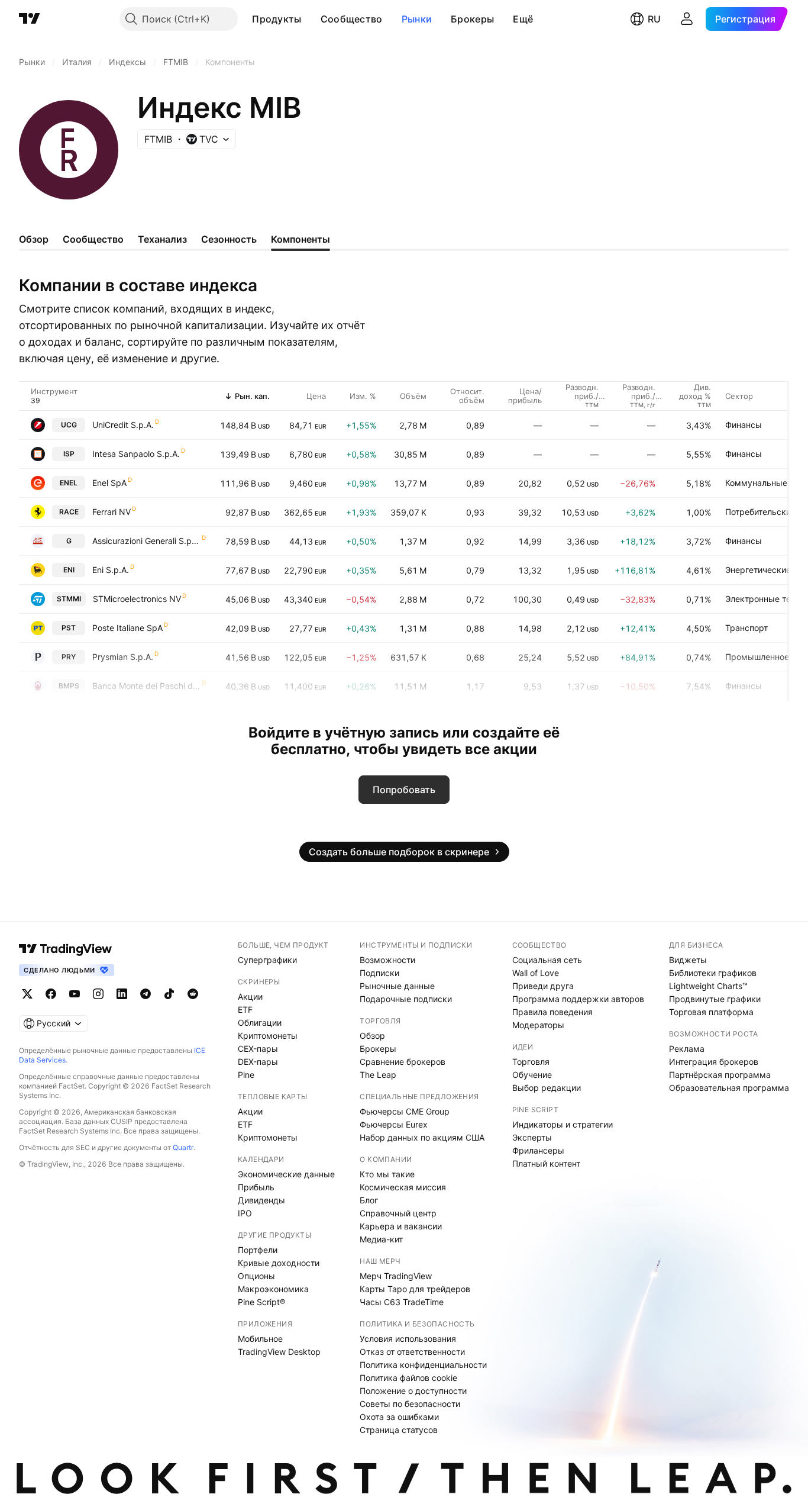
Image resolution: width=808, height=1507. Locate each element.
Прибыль (256, 1187)
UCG (69, 424)
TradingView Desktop (279, 1352)
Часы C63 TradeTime (402, 1302)
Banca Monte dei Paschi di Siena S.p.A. (146, 686)
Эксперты (532, 1137)
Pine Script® (261, 1302)
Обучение (532, 1075)
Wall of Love (535, 973)
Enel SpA (109, 483)
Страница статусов (399, 1430)
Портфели (257, 1250)
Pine (246, 1075)
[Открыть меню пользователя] (687, 19)
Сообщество (352, 19)
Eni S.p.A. (110, 570)
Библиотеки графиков (713, 973)
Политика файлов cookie (408, 1378)
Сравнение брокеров (402, 1062)
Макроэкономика (273, 1289)
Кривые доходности (278, 1263)
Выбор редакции (546, 1088)
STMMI (69, 598)
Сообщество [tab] (93, 239)
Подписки (379, 973)
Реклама (686, 1049)
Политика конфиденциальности (423, 1365)
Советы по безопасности (410, 1404)
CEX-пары (258, 1049)
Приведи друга (543, 986)
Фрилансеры (538, 1150)
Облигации (260, 1022)
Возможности (387, 960)
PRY (69, 656)
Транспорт (746, 628)
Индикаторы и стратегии (562, 1124)
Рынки (417, 19)
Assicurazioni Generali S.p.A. (146, 541)
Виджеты (688, 960)
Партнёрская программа (720, 1075)
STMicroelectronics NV (137, 599)
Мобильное (260, 1339)
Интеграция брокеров (713, 1062)
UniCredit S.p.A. (123, 425)
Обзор (372, 1036)
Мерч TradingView (396, 1276)
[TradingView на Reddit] (193, 994)
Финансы (743, 425)
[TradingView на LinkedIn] (122, 994)
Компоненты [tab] (300, 239)
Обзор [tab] (34, 239)
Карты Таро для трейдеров (415, 1289)
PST (69, 627)
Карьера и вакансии (401, 1226)
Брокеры (472, 19)
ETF (245, 1009)
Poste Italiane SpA (127, 628)
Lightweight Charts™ (708, 986)
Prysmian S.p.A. (122, 657)
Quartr (183, 1147)
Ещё (523, 19)
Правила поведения (552, 1012)
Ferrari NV (111, 512)
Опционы (256, 1276)
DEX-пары (258, 1062)
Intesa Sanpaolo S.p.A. (136, 454)
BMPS (69, 685)
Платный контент (546, 1163)
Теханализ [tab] (162, 239)
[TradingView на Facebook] (51, 994)
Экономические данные (286, 1174)
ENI (69, 569)
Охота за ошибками (399, 1417)
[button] (310, 19)
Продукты (276, 19)
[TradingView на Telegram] (145, 994)
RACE (69, 511)
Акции (250, 996)
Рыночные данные (397, 986)
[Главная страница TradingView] (29, 19)
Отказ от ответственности (412, 1352)
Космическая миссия (403, 1187)
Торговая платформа (711, 1012)
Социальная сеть (547, 960)
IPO (245, 1213)
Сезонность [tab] (229, 239)
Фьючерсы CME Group (405, 1111)
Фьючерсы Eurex (394, 1124)
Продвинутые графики (715, 999)
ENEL (68, 482)
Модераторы (538, 1025)
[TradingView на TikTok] (169, 994)
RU (654, 19)
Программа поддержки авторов (578, 999)
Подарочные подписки (406, 999)
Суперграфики (267, 960)
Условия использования (408, 1339)
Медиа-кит (381, 1239)
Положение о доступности (413, 1391)
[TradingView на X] (27, 994)
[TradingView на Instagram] (98, 994)
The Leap (378, 1075)
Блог (369, 1200)
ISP (69, 453)
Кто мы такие (387, 1174)
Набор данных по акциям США (422, 1137)
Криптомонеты (268, 1036)
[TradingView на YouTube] (74, 994)
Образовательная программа (729, 1088)
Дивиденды (261, 1200)
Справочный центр (398, 1213)
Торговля (531, 1062)
